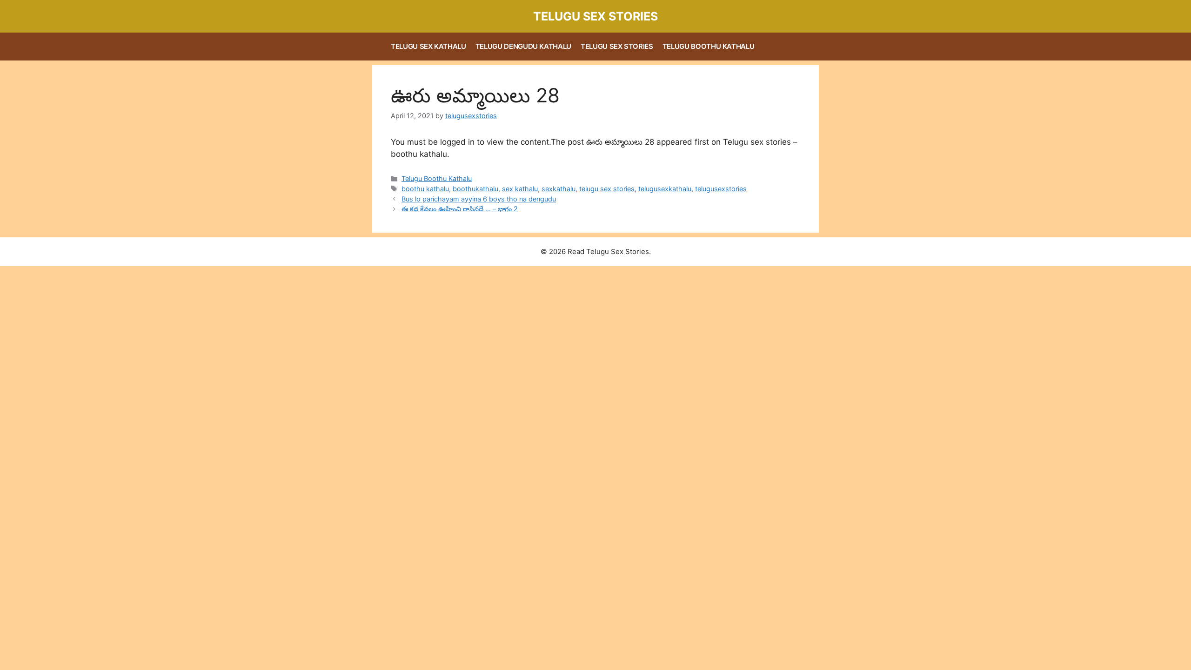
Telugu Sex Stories (595, 16)
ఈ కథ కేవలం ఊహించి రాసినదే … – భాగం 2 (459, 209)
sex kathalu (520, 189)
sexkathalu (558, 189)
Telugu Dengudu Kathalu (523, 46)
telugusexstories (721, 189)
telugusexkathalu (664, 189)
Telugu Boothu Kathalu (708, 46)
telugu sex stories (607, 189)
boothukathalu (475, 189)
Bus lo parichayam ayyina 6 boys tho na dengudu (478, 199)
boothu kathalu (425, 189)
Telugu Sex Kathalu (428, 46)
